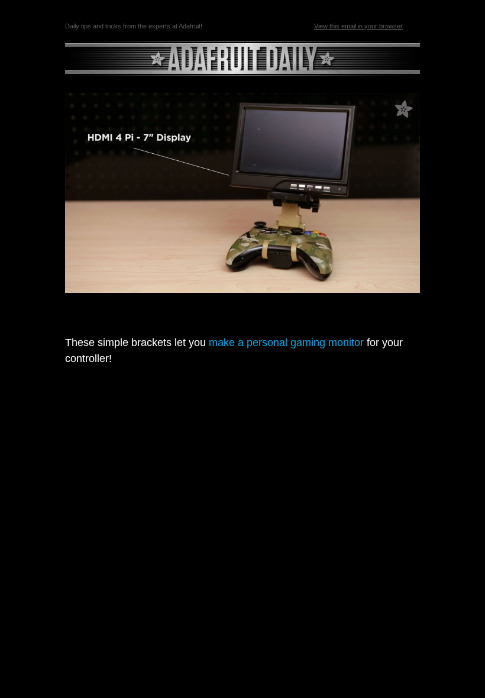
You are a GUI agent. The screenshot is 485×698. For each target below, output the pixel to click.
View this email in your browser (358, 26)
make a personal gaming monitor (285, 342)
